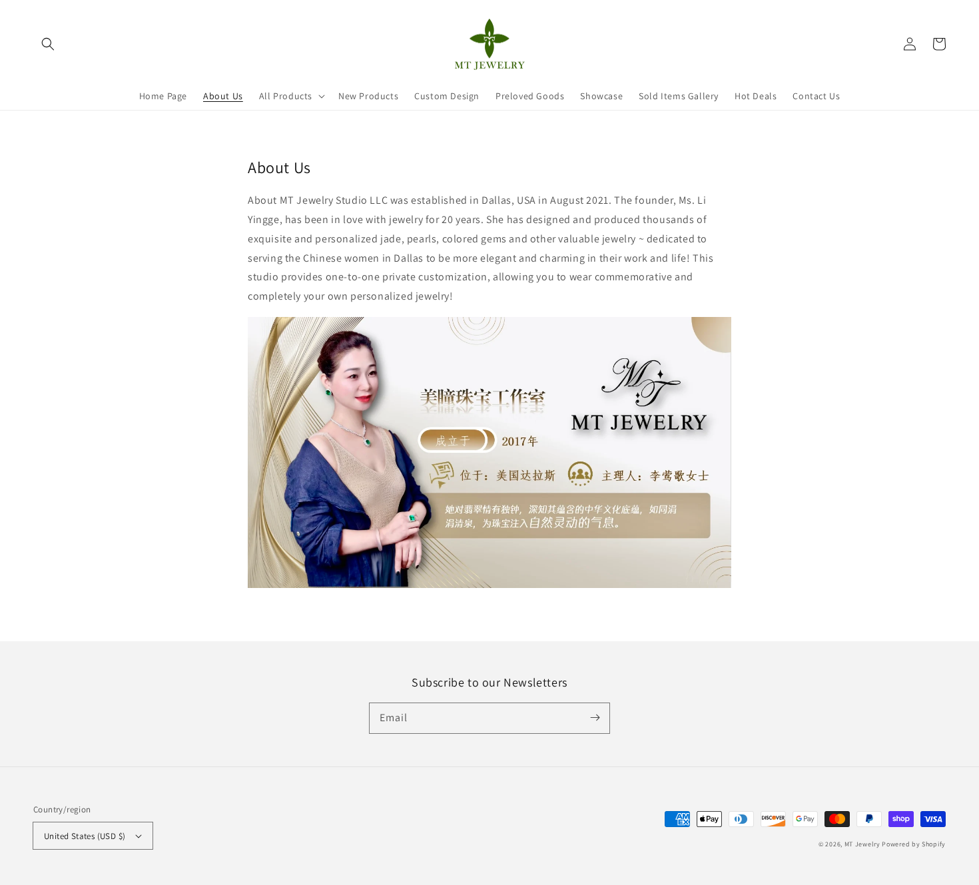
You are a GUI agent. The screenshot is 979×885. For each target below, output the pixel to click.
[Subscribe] (594, 718)
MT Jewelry (862, 844)
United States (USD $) (84, 836)
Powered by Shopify (914, 844)
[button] (48, 44)
